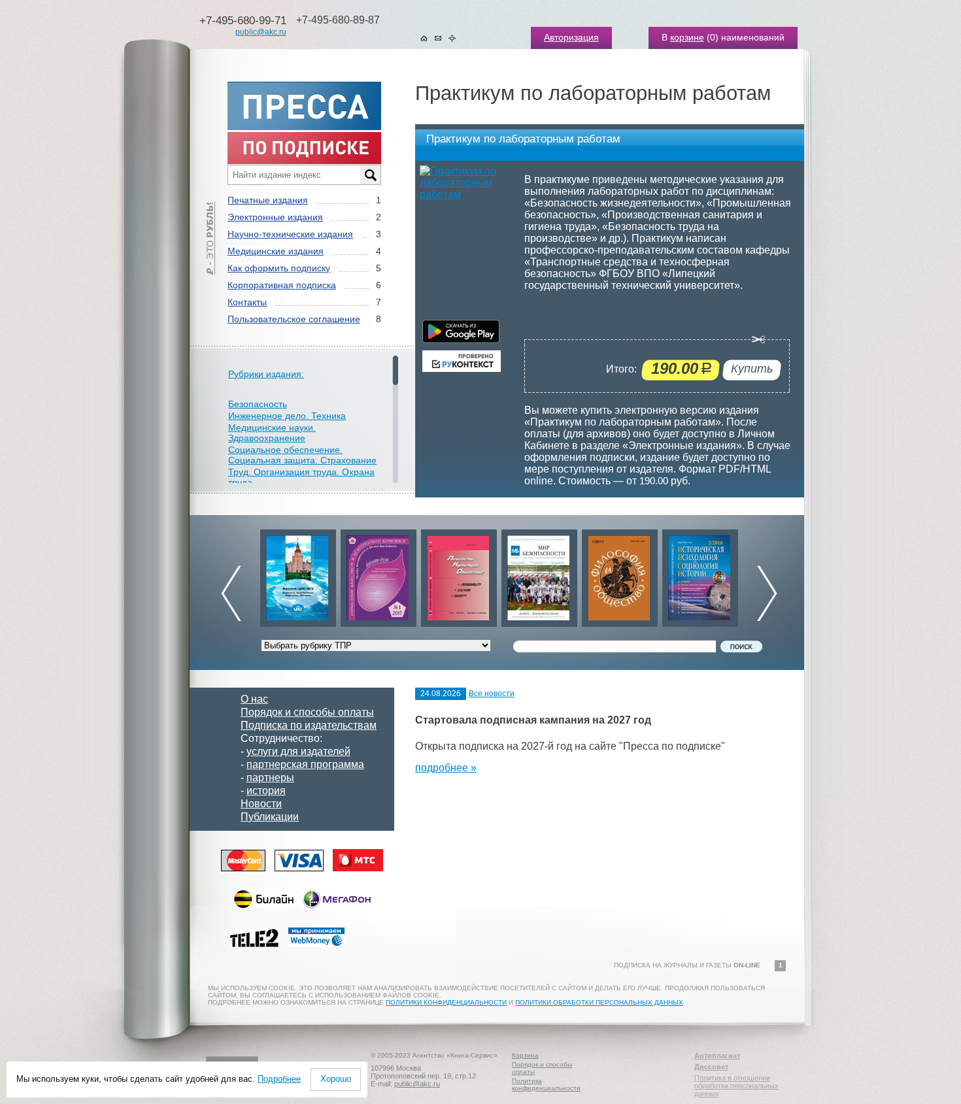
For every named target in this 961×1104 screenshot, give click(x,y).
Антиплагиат (717, 1056)
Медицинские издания (276, 251)
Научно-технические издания (290, 234)
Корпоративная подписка (282, 285)
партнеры (270, 777)
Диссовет (711, 1067)
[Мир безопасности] (539, 574)
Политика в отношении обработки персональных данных (736, 1085)
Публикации (270, 816)
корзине (687, 37)
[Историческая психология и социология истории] (700, 574)
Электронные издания (275, 217)
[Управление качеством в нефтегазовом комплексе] (378, 574)
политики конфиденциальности (446, 1002)
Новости (261, 803)
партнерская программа (305, 764)
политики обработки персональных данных (599, 1002)
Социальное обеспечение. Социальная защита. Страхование (302, 454)
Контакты (247, 302)
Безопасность (257, 404)
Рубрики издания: (266, 374)
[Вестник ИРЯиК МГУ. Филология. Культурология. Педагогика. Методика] (298, 574)
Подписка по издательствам (309, 725)
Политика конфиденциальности (546, 1084)
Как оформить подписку (279, 268)
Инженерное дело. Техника (287, 415)
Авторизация (571, 37)
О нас (254, 699)
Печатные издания (268, 200)
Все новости (491, 693)
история (266, 790)
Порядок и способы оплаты (307, 712)
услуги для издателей (298, 751)
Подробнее (279, 1079)
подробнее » (446, 767)
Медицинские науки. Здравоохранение (272, 432)
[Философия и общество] (620, 574)
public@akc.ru (260, 32)
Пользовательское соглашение (294, 319)
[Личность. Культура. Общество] (459, 574)
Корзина (525, 1055)
